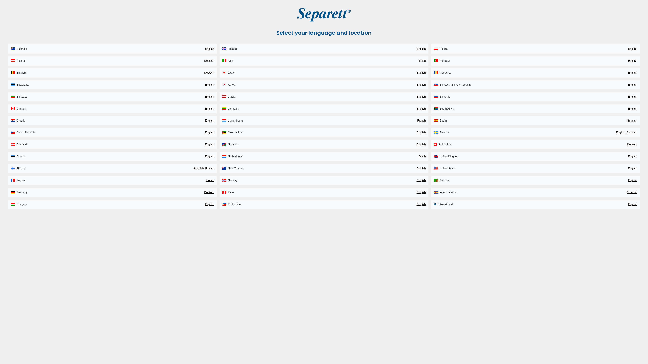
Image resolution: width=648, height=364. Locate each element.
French (210, 180)
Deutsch (209, 60)
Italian (422, 60)
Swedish (198, 168)
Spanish (632, 120)
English (209, 48)
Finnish (209, 168)
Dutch (422, 156)
